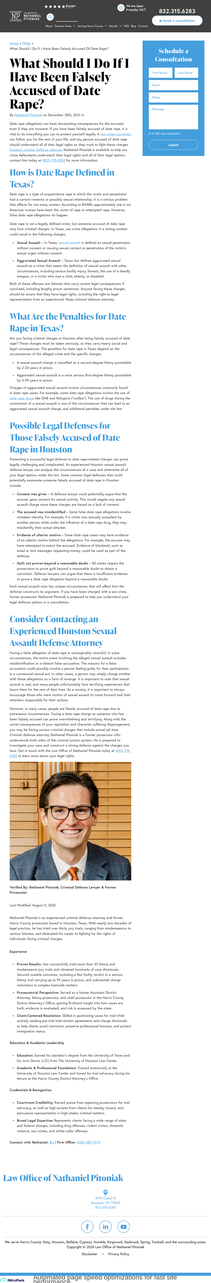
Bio (51, 1142)
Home (14, 43)
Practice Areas (63, 26)
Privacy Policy (118, 1254)
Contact (143, 26)
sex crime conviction (116, 134)
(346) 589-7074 (88, 1142)
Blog (133, 26)
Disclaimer (89, 1254)
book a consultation (179, 20)
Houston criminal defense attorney (36, 149)
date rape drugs (22, 398)
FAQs (26, 43)
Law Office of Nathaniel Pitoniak (25, 16)
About (49, 26)
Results (113, 26)
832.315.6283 (177, 11)
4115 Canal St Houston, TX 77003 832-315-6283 (105, 1202)
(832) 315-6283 (53, 160)
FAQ (126, 26)
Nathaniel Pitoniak (28, 115)
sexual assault (69, 242)
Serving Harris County (90, 26)
